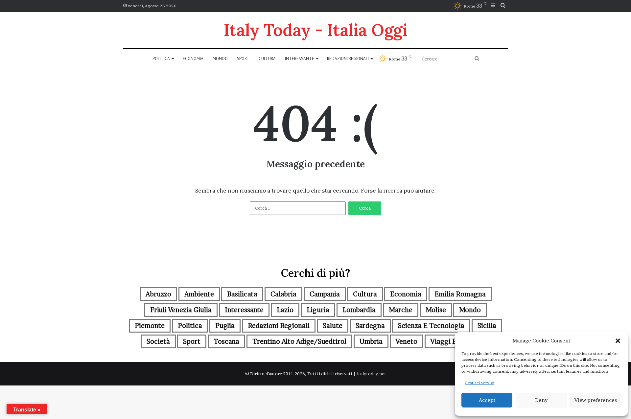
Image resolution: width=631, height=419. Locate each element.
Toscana (226, 341)
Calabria (283, 294)
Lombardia (359, 310)
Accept (487, 400)
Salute (332, 326)
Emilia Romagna (460, 294)
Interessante (299, 58)
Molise (436, 310)
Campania (325, 294)
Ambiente (199, 294)
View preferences (595, 400)
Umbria (371, 341)
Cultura (267, 58)
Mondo (220, 58)
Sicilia (487, 326)
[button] (618, 341)
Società (158, 341)
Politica (161, 58)
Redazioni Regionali (348, 58)
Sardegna (370, 326)
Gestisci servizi (479, 382)
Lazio (285, 310)
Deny (541, 400)
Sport (243, 58)
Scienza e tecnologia (431, 326)
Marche (400, 310)
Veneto (406, 341)
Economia (193, 58)
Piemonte (150, 326)
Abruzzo (158, 294)
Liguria (318, 310)
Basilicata (242, 294)
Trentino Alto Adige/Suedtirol (299, 341)
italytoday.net (371, 373)
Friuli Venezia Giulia (181, 310)
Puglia (225, 326)
